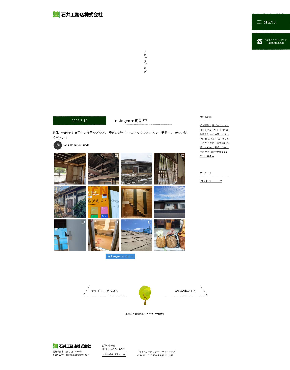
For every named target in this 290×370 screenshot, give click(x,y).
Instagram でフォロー (122, 256)
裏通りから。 (221, 147)
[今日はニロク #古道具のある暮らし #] (169, 235)
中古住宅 (204, 152)
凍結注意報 (216, 152)
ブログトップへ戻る (104, 291)
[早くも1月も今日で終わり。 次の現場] (169, 168)
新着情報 (139, 314)
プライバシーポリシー (148, 352)
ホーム (129, 314)
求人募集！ (205, 125)
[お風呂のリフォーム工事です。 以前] (103, 235)
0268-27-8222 (114, 349)
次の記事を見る (185, 291)
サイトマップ (168, 352)
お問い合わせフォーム (114, 354)
